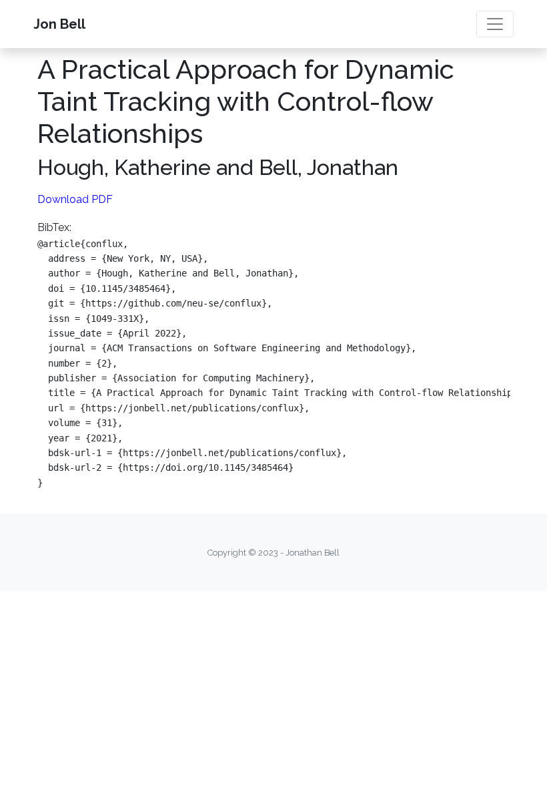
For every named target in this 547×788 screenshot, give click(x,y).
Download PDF (75, 199)
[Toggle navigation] (495, 24)
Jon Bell (59, 24)
